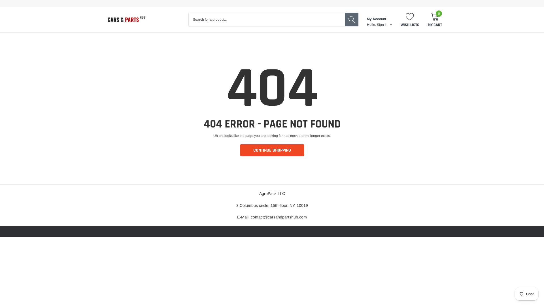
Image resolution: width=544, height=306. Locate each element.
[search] (351, 19)
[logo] (126, 19)
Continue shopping (272, 150)
